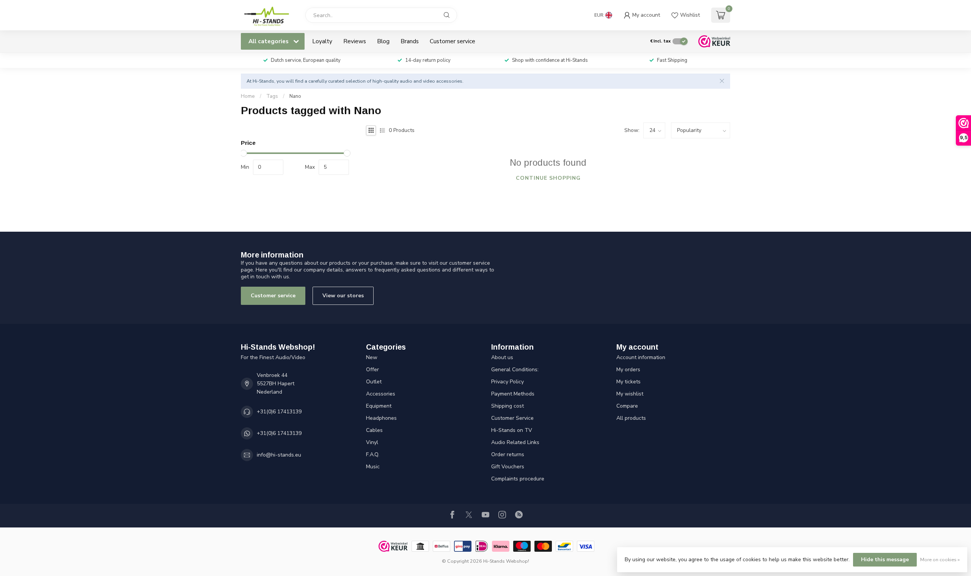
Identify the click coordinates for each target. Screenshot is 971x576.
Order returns (507, 454)
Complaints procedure (517, 478)
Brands (410, 41)
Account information (640, 357)
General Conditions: (515, 369)
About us (502, 357)
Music (373, 466)
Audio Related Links (515, 442)
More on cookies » (940, 559)
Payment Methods (512, 393)
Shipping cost (507, 406)
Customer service (452, 41)
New (371, 357)
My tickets (628, 381)
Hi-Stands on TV (511, 430)
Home (248, 96)
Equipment (378, 406)
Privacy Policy (507, 381)
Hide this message (885, 559)
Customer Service (512, 418)
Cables (374, 430)
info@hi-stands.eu (279, 454)
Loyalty (322, 41)
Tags (272, 96)
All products (631, 418)
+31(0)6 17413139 (279, 411)
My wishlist (629, 393)
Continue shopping (548, 178)
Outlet (374, 381)
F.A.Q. (372, 454)
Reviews (354, 41)
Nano (295, 96)
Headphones (381, 418)
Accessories (380, 393)
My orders (628, 369)
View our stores (343, 295)
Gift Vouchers (507, 466)
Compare (627, 406)
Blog (383, 41)
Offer (372, 369)
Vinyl (372, 442)
